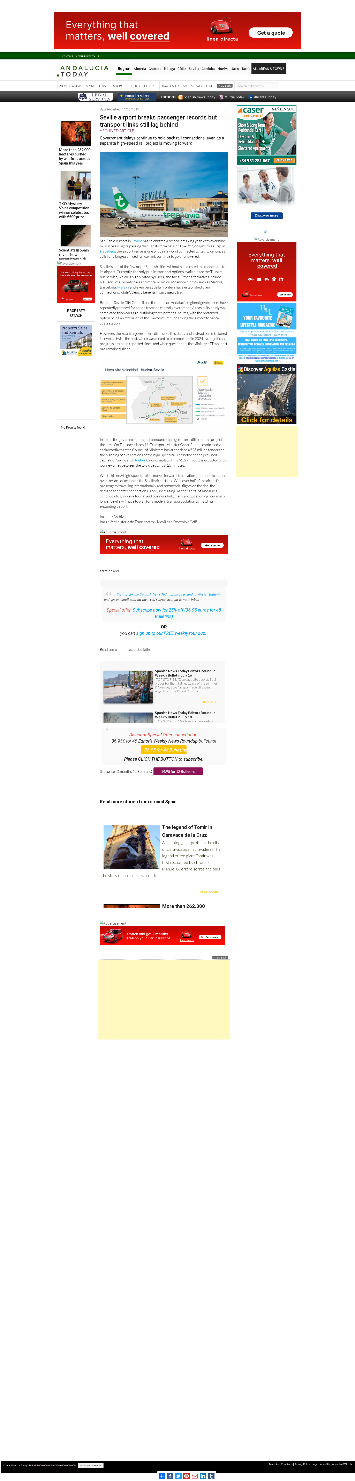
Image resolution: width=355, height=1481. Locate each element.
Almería (140, 68)
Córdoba (208, 68)
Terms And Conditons (281, 1464)
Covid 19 (116, 86)
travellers (107, 251)
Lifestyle (151, 86)
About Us (325, 1464)
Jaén (235, 68)
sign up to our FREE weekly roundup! (171, 633)
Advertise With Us (342, 1464)
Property (133, 86)
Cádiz (182, 68)
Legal (315, 1464)
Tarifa (245, 68)
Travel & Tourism (174, 86)
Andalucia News (70, 86)
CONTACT (67, 56)
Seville (136, 241)
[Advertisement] (164, 999)
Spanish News (96, 86)
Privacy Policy (302, 1464)
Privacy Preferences (90, 1465)
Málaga (169, 68)
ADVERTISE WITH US (87, 56)
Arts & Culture (202, 86)
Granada (155, 68)
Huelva (223, 68)
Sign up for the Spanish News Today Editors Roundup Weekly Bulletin (169, 594)
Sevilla (194, 68)
